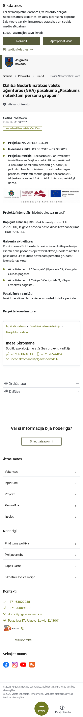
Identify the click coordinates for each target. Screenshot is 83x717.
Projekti (10, 494)
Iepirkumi (11, 483)
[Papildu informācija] (22, 628)
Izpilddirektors (16, 326)
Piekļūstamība (14, 554)
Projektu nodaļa (17, 332)
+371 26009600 (19, 608)
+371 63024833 (22, 354)
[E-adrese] (11, 628)
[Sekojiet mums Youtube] (23, 664)
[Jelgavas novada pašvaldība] (33, 67)
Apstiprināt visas (61, 41)
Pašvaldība (12, 505)
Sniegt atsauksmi (41, 441)
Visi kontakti (23, 640)
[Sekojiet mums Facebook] (6, 665)
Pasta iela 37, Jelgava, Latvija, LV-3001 (34, 620)
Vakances (11, 472)
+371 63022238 (19, 602)
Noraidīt (21, 41)
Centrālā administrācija (45, 326)
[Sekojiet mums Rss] (32, 665)
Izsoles (9, 516)
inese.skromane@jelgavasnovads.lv (34, 359)
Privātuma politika (17, 543)
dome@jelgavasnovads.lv (25, 614)
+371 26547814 (51, 354)
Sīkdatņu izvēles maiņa (20, 577)
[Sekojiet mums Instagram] (15, 665)
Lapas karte (13, 566)
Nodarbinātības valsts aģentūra (22, 128)
